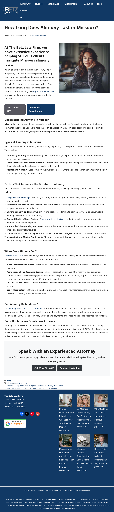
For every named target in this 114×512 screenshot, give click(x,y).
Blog (99, 4)
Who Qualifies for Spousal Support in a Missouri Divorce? (101, 416)
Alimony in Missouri (13, 255)
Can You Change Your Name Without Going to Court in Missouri (32, 388)
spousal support (20, 383)
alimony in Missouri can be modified (26, 308)
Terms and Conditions (82, 490)
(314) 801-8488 (18, 406)
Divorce (38, 4)
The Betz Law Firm (39, 36)
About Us (88, 4)
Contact (24, 10)
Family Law (25, 4)
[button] (21, 17)
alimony (10, 383)
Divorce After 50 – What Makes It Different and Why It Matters (101, 456)
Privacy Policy (66, 490)
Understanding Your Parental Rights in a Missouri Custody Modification (35, 385)
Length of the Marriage (18, 197)
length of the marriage (43, 91)
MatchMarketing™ (53, 490)
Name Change (53, 4)
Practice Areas (70, 4)
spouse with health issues (54, 219)
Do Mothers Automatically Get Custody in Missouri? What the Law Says (84, 416)
